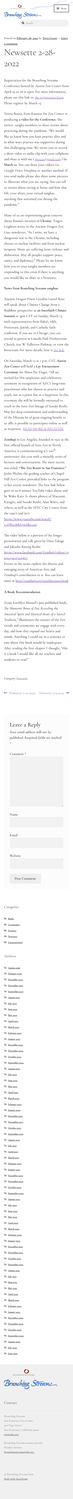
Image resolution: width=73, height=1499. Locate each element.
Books (11, 918)
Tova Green (50, 38)
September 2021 (15, 1264)
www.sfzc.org (11, 1434)
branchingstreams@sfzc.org (19, 1452)
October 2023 (14, 1127)
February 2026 (15, 973)
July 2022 (12, 1205)
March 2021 (13, 1300)
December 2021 (15, 1246)
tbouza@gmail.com (48, 159)
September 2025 (16, 991)
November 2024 (15, 1050)
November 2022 (15, 1181)
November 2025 (15, 985)
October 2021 (14, 1258)
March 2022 (13, 1228)
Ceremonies (14, 924)
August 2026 (14, 967)
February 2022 (15, 1234)
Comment (18, 754)
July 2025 (12, 1003)
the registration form (49, 97)
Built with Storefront (15, 1479)
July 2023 (12, 1145)
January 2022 (14, 1240)
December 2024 (15, 1044)
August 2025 (14, 997)
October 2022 (14, 1187)
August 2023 (14, 1139)
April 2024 (13, 1092)
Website (15, 856)
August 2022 (14, 1199)
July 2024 (12, 1074)
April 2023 (13, 1151)
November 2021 (15, 1252)
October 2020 (14, 1329)
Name (14, 814)
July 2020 (12, 1347)
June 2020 (13, 1353)
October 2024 (14, 1056)
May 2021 (12, 1288)
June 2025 (12, 1009)
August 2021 (14, 1270)
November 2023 (15, 1122)
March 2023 (13, 1157)
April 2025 (13, 1021)
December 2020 (15, 1317)
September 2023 (15, 1133)
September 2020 (16, 1335)
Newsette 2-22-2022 (22, 693)
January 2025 (14, 1039)
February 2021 (14, 1306)
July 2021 (12, 1276)
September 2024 (16, 1062)
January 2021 (14, 1312)
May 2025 (12, 1015)
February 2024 (15, 1104)
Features (12, 930)
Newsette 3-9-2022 (51, 693)
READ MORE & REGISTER (43, 429)
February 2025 (15, 1033)
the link (59, 350)
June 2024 (12, 1080)
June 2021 (12, 1282)
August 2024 (14, 1068)
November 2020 (15, 1323)
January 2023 (14, 1169)
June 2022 (12, 1211)
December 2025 (15, 979)
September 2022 (16, 1193)
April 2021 (13, 1294)
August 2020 (14, 1341)
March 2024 (13, 1098)
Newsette (22, 678)
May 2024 (12, 1086)
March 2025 (13, 1027)
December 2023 (15, 1116)
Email (14, 835)
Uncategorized (15, 942)
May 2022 (12, 1216)
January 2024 (14, 1110)
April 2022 (13, 1222)
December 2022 (15, 1175)
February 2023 (14, 1163)
